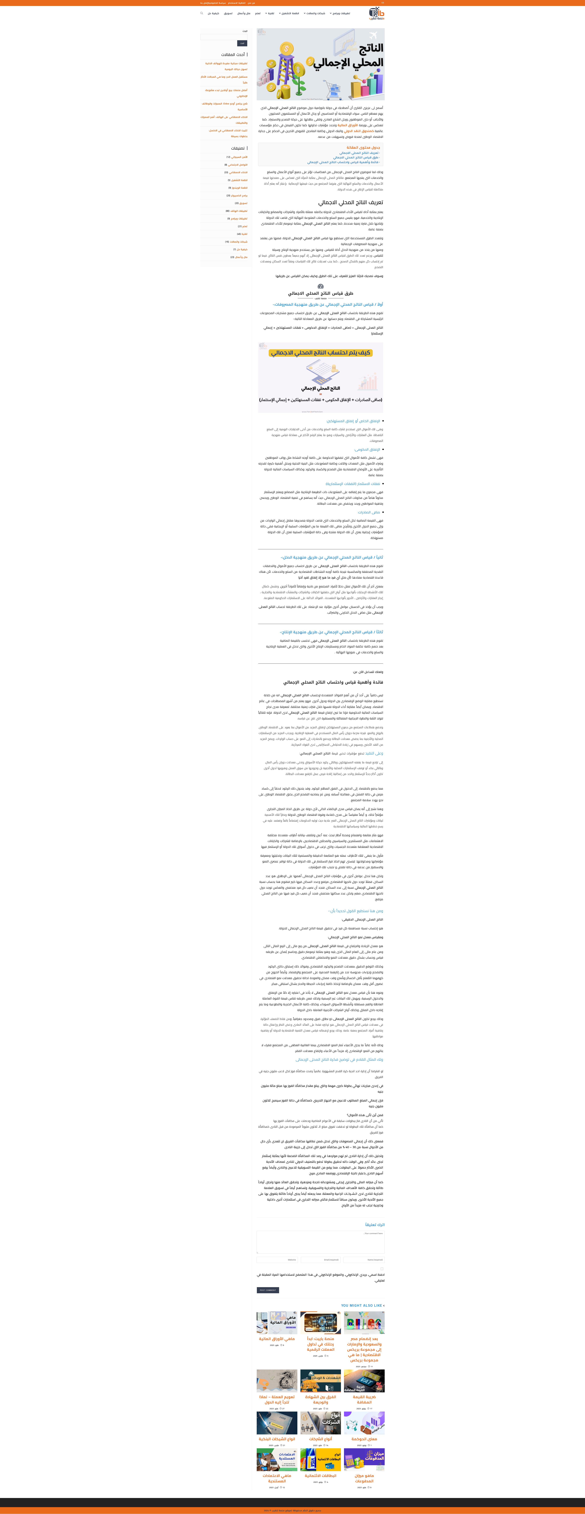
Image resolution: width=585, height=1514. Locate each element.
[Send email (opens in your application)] (383, 3)
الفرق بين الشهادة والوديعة (320, 1399)
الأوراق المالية (348, 125)
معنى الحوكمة (364, 1439)
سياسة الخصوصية (217, 3)
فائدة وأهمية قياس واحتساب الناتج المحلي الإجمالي (342, 162)
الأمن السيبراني (239, 157)
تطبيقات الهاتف (238, 211)
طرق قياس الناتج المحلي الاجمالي (355, 157)
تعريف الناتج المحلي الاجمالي (358, 152)
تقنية (244, 234)
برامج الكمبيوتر (239, 195)
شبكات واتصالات (238, 242)
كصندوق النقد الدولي (359, 131)
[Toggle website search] (201, 13)
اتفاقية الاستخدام (236, 3)
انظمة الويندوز (239, 188)
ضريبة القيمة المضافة (364, 1399)
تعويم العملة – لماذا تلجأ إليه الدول (277, 1399)
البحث (245, 31)
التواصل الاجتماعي (237, 165)
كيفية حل (242, 249)
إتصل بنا (204, 3)
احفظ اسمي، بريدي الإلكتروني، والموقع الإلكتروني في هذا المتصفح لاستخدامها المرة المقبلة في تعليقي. (321, 1277)
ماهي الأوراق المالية (277, 1338)
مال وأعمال (241, 257)
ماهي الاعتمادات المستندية (277, 1478)
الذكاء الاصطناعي (238, 172)
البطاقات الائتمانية (320, 1475)
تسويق (243, 203)
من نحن (251, 3)
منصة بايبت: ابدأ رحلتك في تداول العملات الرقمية (320, 1344)
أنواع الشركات (320, 1439)
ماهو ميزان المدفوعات (364, 1478)
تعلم (244, 226)
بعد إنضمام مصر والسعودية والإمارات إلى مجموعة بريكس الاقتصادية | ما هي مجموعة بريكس (364, 1349)
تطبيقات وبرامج (239, 218)
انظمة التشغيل (239, 180)
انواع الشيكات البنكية (277, 1439)
